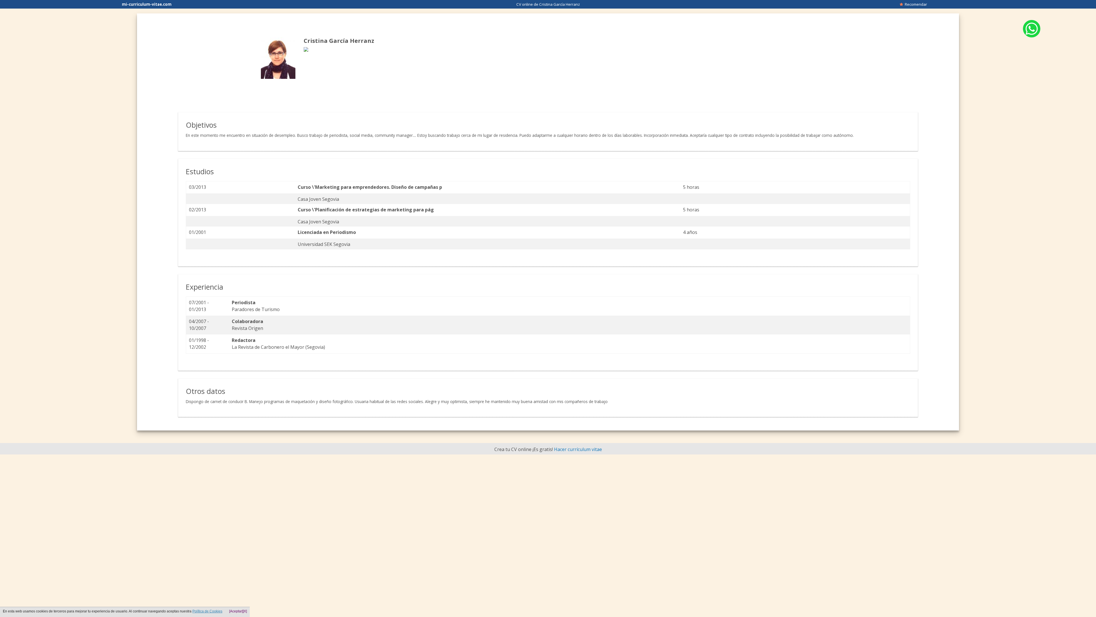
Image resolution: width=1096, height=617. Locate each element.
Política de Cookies (207, 611)
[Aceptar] (236, 611)
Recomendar (915, 4)
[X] (245, 611)
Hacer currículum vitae (578, 449)
